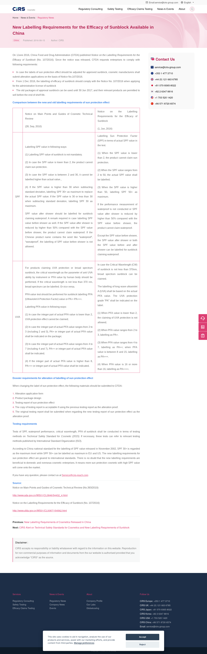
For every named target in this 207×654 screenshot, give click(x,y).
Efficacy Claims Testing (139, 9)
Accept (142, 637)
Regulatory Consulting (90, 9)
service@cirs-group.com (168, 67)
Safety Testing (115, 9)
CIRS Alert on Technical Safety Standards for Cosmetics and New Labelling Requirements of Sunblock (74, 527)
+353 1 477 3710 (164, 73)
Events (53, 608)
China (16, 40)
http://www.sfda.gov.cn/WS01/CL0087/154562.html (40, 510)
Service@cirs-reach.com (75, 475)
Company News (57, 604)
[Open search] (192, 9)
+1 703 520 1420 (164, 97)
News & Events (28, 17)
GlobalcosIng (93, 608)
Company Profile (94, 600)
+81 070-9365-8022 (165, 85)
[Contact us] (203, 318)
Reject (142, 644)
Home (15, 17)
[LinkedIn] (203, 327)
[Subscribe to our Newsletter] (203, 335)
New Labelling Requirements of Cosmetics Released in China (57, 522)
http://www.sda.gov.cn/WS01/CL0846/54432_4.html (40, 495)
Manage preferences (84, 643)
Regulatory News (46, 17)
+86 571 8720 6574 (165, 103)
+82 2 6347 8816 (164, 91)
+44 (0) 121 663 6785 (166, 79)
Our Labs (91, 604)
